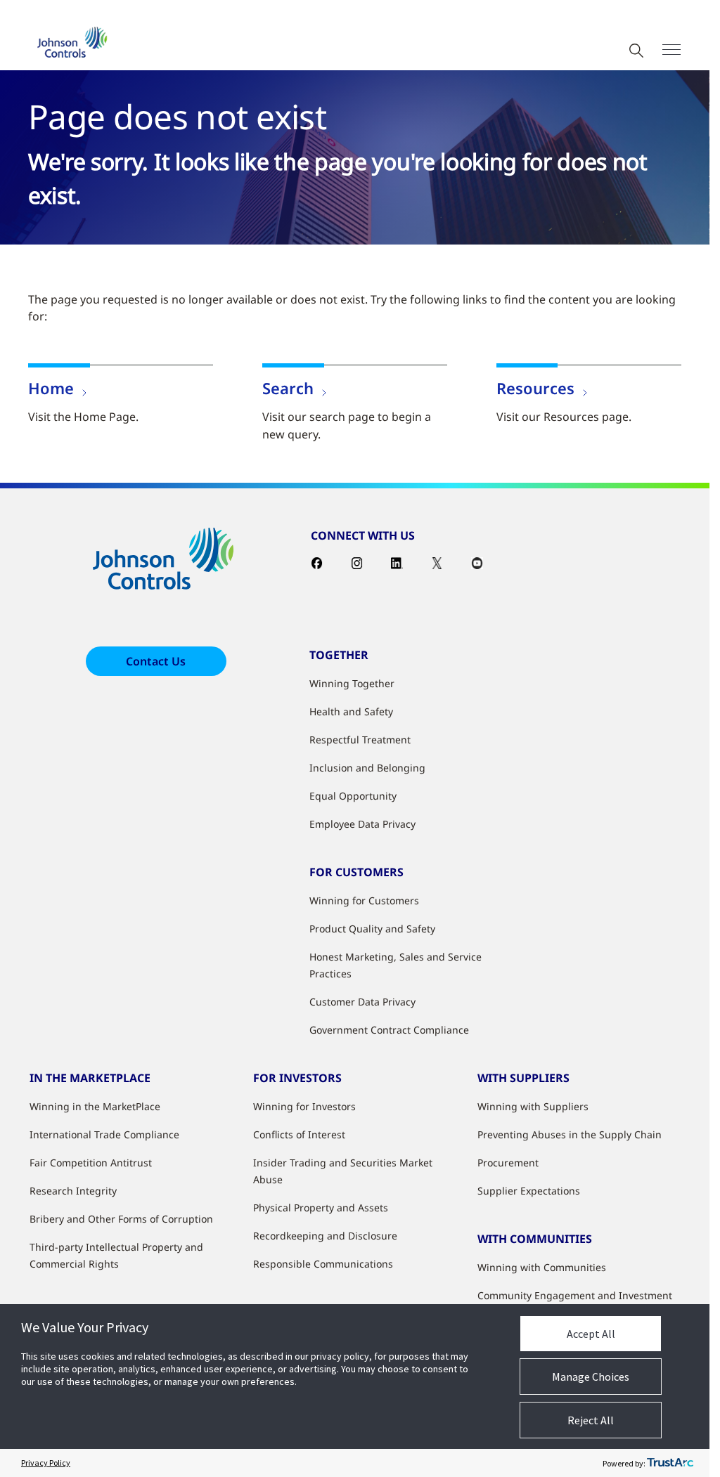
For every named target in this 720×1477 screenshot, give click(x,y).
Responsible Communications (323, 1263)
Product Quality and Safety (372, 928)
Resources (535, 387)
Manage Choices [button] (590, 1376)
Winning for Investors (304, 1106)
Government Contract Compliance (389, 1029)
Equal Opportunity (353, 795)
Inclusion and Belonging (367, 767)
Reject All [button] (590, 1420)
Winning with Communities (541, 1267)
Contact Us (156, 661)
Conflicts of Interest (299, 1134)
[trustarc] (670, 1463)
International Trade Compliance (104, 1134)
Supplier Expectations (528, 1190)
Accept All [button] (591, 1334)
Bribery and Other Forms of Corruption (121, 1218)
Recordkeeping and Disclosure (325, 1235)
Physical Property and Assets (320, 1207)
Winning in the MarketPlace (95, 1106)
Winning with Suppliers (533, 1106)
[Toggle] (671, 50)
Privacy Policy (45, 1462)
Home (51, 387)
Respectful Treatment (360, 739)
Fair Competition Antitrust (91, 1162)
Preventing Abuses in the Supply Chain (569, 1134)
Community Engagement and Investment (574, 1295)
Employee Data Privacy (362, 824)
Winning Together (351, 683)
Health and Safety (351, 711)
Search (288, 387)
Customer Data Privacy (362, 1001)
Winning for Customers (364, 900)
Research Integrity (73, 1190)
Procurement (508, 1162)
